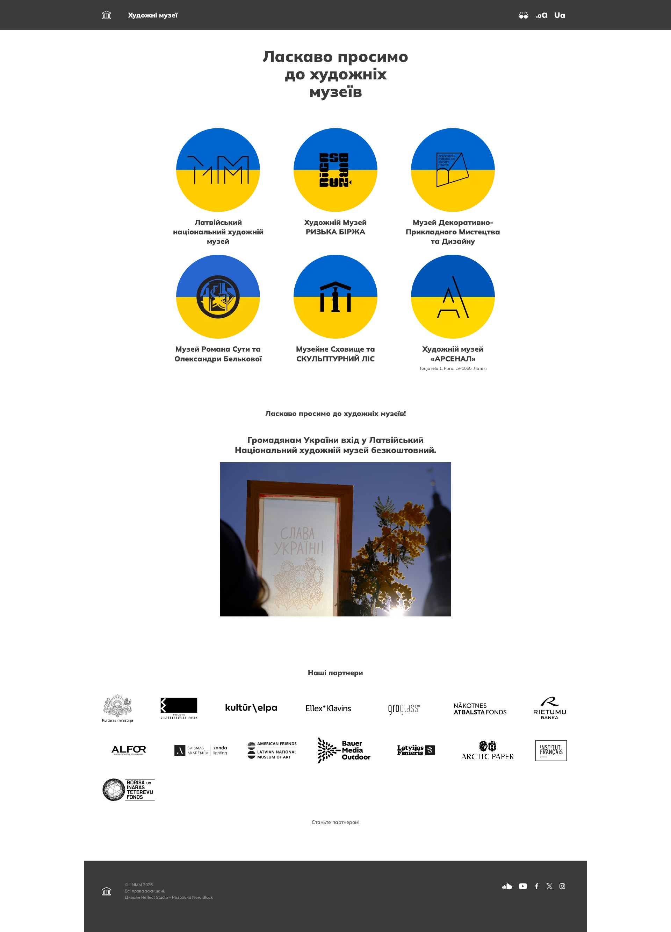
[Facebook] (537, 886)
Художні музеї (153, 15)
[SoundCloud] (507, 886)
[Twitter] (550, 886)
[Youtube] (523, 886)
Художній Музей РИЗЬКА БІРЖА (335, 227)
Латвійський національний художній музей (218, 232)
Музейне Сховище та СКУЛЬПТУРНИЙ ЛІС (335, 353)
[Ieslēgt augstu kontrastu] (523, 14)
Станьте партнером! (335, 822)
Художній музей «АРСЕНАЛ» (453, 353)
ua (559, 15)
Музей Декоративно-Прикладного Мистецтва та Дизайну (453, 232)
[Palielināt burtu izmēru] (541, 14)
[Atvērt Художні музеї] (106, 15)
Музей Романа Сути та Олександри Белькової (218, 353)
